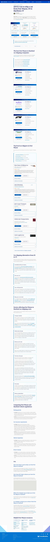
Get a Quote (17, 241)
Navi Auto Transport (34, 26)
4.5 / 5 (21, 89)
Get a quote (15, 35)
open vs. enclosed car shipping (28, 469)
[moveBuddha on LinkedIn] (43, 534)
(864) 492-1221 (19, 124)
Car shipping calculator (16, 525)
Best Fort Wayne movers (32, 522)
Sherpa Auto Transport (25, 26)
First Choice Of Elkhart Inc (20, 154)
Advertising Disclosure (25, 0)
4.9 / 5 (21, 120)
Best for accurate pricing (25, 23)
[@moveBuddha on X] (45, 534)
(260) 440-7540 (25, 241)
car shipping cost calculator (19, 19)
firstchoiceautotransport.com (17, 167)
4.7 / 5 (21, 75)
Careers (14, 539)
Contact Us (14, 538)
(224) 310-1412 (18, 79)
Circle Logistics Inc (18, 160)
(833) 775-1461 (19, 93)
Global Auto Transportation (20, 159)
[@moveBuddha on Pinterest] (47, 534)
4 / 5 (21, 135)
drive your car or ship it (26, 506)
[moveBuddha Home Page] (4, 1)
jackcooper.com (16, 206)
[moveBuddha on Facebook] (41, 534)
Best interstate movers (32, 523)
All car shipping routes (24, 529)
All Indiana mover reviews (32, 524)
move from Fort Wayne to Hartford (26, 266)
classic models (30, 324)
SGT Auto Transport (26, 64)
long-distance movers (18, 267)
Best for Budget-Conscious (34, 23)
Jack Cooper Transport (19, 157)
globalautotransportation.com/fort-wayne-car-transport (20, 222)
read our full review (27, 108)
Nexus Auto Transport (15, 26)
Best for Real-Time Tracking (15, 23)
